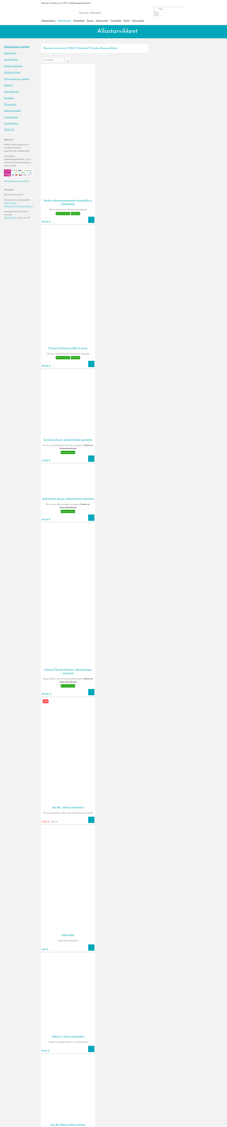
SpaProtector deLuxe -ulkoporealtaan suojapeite (68, 499)
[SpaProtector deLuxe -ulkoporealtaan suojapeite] (68, 494)
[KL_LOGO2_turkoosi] (58, 7)
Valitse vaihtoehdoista (91, 458)
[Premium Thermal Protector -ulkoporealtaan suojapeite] (68, 664)
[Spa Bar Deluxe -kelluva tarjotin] (68, 1120)
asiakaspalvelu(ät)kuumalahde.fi (18, 206)
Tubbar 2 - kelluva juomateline (67, 1036)
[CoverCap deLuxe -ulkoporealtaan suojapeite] (68, 435)
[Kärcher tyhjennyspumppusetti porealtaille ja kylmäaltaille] (68, 195)
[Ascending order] (67, 60)
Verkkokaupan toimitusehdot (16, 181)
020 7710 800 (10, 203)
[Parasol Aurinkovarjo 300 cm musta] (68, 343)
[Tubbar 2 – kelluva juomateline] (68, 1031)
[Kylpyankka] (68, 930)
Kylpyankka (68, 935)
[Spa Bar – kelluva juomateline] (68, 802)
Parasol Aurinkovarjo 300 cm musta (68, 348)
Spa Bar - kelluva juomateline (68, 807)
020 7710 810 (10, 218)
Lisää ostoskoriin (91, 220)
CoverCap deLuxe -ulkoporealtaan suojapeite (68, 440)
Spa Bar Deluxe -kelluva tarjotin (68, 1125)
